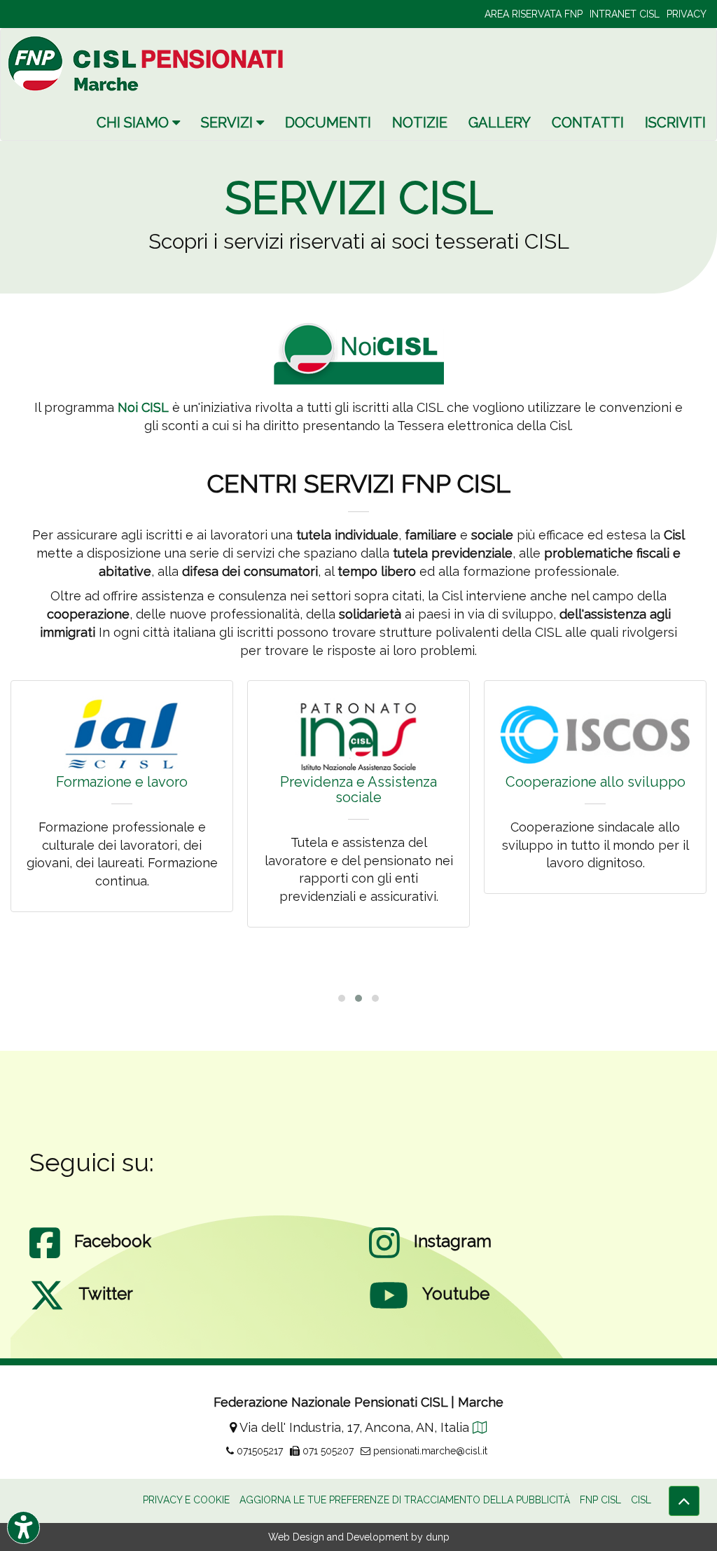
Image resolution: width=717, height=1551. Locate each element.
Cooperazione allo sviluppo (364, 781)
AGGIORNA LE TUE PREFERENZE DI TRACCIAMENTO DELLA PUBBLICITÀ (404, 1499)
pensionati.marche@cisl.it (428, 1450)
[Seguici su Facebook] (44, 1256)
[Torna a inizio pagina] (684, 1501)
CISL (641, 1499)
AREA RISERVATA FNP (534, 14)
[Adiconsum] (600, 734)
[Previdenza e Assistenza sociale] (127, 734)
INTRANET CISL (625, 14)
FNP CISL (600, 1499)
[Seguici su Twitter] (46, 1309)
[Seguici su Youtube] (388, 1309)
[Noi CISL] (358, 353)
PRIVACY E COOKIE (186, 1499)
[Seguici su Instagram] (384, 1256)
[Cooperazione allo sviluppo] (364, 734)
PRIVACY (686, 14)
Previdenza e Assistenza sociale (127, 789)
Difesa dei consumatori (601, 781)
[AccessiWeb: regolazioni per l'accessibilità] (23, 1527)
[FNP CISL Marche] (148, 63)
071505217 (258, 1450)
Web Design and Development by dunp (359, 1537)
